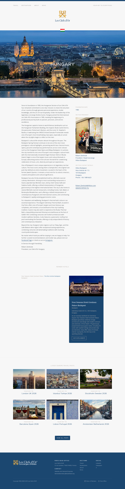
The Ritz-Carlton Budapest (52, 276)
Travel (15, 5)
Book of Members (91, 481)
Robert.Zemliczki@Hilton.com (86, 186)
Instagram (99, 465)
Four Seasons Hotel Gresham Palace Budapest (32, 277)
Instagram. (49, 240)
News (44, 5)
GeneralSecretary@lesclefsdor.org (64, 473)
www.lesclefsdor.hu (82, 188)
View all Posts (62, 438)
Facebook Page (27, 240)
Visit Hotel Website (79, 338)
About (36, 5)
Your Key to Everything (102, 5)
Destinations (26, 5)
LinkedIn (98, 463)
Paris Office (103, 481)
